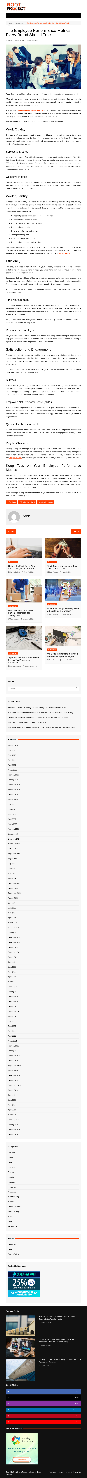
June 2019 (12, 1100)
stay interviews (15, 458)
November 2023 (14, 883)
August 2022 (13, 957)
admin (10, 40)
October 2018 (13, 1134)
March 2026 (12, 770)
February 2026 (13, 775)
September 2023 (14, 893)
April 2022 (12, 977)
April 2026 (12, 765)
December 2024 (14, 839)
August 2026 (13, 745)
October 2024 (13, 849)
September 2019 (14, 1085)
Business (11, 1152)
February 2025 (13, 829)
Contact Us (12, 1244)
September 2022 (14, 952)
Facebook (52, 1472)
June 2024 (12, 868)
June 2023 (12, 908)
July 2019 (11, 1095)
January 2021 (13, 1051)
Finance (11, 1172)
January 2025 (13, 834)
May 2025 (11, 814)
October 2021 (13, 1006)
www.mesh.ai (64, 253)
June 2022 (12, 967)
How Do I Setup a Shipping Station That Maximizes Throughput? (21, 613)
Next (74, 531)
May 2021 (11, 1031)
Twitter (61, 1472)
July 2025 (11, 804)
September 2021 (14, 1011)
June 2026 (12, 755)
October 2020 (13, 1060)
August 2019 (13, 1090)
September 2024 (14, 854)
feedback (12, 502)
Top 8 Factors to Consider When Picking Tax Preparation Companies (23, 660)
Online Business (14, 1207)
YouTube (78, 1472)
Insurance (11, 1182)
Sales (10, 1216)
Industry (11, 1177)
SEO (10, 1221)
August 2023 (13, 898)
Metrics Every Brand (28, 502)
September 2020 (14, 1065)
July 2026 (11, 750)
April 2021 (12, 1036)
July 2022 (11, 962)
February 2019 (13, 1120)
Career (10, 1157)
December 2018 (14, 1130)
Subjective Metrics (46, 502)
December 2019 (14, 1075)
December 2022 (14, 937)
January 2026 (13, 780)
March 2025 (12, 824)
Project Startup (13, 1211)
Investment (12, 1187)
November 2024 (14, 844)
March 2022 (12, 982)
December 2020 (14, 1056)
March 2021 (12, 1041)
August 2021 (13, 1016)
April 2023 (12, 918)
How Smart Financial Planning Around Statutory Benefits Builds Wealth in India (37, 708)
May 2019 (11, 1105)
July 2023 (11, 903)
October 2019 (13, 1080)
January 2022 (13, 992)
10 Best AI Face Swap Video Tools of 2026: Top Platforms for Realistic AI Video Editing (40, 713)
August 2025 (13, 799)
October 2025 (13, 794)
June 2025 (12, 809)
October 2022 (13, 947)
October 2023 (13, 888)
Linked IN (69, 1472)
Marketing (11, 1202)
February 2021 (13, 1046)
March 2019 (12, 1115)
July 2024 (11, 864)
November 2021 (14, 1001)
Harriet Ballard (15, 572)
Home (10, 1249)
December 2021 (14, 997)
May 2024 (11, 873)
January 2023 (13, 932)
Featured (11, 1167)
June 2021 (12, 1026)
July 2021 (11, 1021)
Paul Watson (53, 572)
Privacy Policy (13, 1254)
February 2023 (13, 927)
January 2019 (13, 1125)
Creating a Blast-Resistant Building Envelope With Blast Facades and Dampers (38, 717)
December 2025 (14, 785)
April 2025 (12, 819)
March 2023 (12, 923)
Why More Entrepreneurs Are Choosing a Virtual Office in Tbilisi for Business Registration (41, 727)
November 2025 (14, 790)
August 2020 (13, 1070)
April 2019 (12, 1110)
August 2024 (13, 859)
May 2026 (11, 760)
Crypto (10, 1162)
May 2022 (11, 972)
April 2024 (12, 878)
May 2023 (11, 913)
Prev (12, 531)
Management (33, 40)
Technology (12, 1226)
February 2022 (13, 987)
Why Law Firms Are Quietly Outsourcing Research (27, 722)
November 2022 (14, 942)
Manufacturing (13, 1197)
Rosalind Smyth (15, 666)
